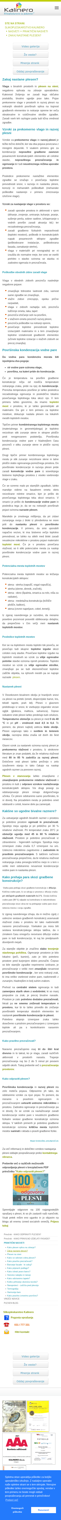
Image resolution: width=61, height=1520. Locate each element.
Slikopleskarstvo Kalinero (18, 1312)
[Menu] (57, 8)
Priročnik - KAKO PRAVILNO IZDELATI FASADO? (27, 1238)
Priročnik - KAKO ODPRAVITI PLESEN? (22, 1234)
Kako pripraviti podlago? (18, 1268)
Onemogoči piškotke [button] (17, 1510)
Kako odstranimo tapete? (18, 1278)
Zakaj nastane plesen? (17, 1251)
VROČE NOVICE (12, 1299)
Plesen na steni (14, 1254)
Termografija (12, 1289)
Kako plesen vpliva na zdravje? (21, 1247)
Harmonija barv (14, 1292)
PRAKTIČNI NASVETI (14, 1243)
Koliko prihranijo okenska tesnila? (22, 1282)
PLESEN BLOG (11, 1303)
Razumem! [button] (43, 1510)
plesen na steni (48, 86)
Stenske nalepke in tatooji (19, 1275)
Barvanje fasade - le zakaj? (19, 1264)
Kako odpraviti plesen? (30, 1171)
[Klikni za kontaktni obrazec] (6, 1332)
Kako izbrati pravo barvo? (18, 1271)
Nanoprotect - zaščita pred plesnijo (23, 1285)
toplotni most (11, 544)
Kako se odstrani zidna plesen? (21, 1258)
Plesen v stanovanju (16, 776)
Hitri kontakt (22, 1332)
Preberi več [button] (11, 1500)
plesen (16, 677)
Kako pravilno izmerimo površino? (22, 1295)
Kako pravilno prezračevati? (19, 1261)
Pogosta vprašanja (22, 1317)
